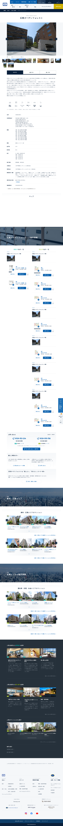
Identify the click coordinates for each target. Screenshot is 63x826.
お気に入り (58, 2)
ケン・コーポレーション (56, 787)
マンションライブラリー (46, 6)
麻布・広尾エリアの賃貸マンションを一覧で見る (45, 535)
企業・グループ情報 (32, 1)
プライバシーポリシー (29, 821)
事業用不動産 (23, 1)
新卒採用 (52, 790)
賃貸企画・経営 (41, 786)
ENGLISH (39, 1)
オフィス (17, 1)
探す (12, 5)
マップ (22, 443)
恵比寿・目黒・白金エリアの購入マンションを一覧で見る (43, 633)
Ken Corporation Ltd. (5, 4)
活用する (27, 5)
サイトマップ (45, 821)
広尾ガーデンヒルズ (15, 95)
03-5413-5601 (43, 441)
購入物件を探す (10, 752)
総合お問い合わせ (19, 821)
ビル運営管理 (22, 786)
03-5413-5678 (19, 441)
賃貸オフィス (22, 783)
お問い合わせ (58, 6)
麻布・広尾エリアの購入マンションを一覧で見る (45, 558)
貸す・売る (4, 788)
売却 (39, 791)
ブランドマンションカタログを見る (47, 741)
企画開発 (40, 794)
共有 (60, 422)
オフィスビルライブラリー (25, 791)
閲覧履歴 (49, 2)
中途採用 (52, 792)
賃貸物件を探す (10, 749)
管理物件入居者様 (41, 2)
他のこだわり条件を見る (50, 675)
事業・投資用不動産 (24, 788)
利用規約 (38, 821)
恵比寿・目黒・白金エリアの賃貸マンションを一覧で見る (43, 611)
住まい (12, 1)
